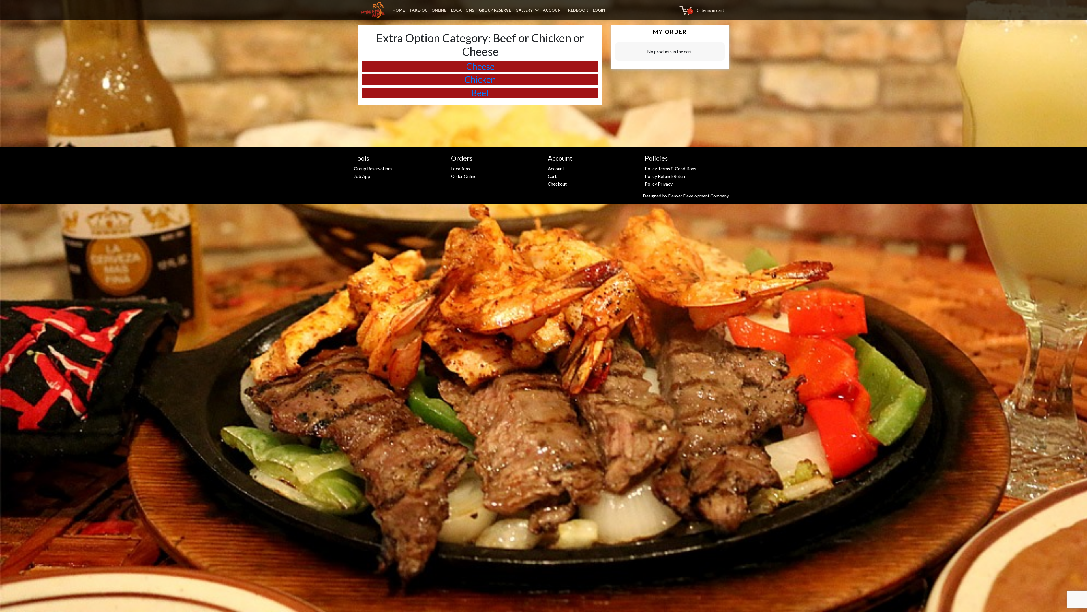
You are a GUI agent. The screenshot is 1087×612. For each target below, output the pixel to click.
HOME (398, 10)
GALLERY (524, 10)
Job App (362, 176)
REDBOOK (578, 10)
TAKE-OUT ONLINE (427, 10)
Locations (460, 168)
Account (556, 168)
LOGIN (599, 10)
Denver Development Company (698, 195)
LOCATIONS (462, 10)
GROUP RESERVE (495, 10)
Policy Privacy (659, 183)
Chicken (480, 79)
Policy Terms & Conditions (670, 168)
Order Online (463, 176)
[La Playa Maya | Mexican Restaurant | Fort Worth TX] (372, 10)
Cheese (480, 66)
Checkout (557, 183)
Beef (480, 92)
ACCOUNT (553, 10)
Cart (552, 176)
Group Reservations (373, 168)
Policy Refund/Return (665, 176)
